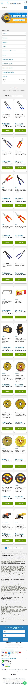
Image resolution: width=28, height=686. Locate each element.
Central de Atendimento (11, 647)
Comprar (7, 130)
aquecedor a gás (4, 594)
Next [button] (27, 18)
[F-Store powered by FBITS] (14, 675)
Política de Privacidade (14, 645)
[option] (14, 18)
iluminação (3, 595)
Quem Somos (9, 642)
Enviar (5, 639)
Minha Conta (18, 642)
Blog (21, 647)
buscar (25, 7)
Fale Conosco (26, 683)
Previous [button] (1, 18)
